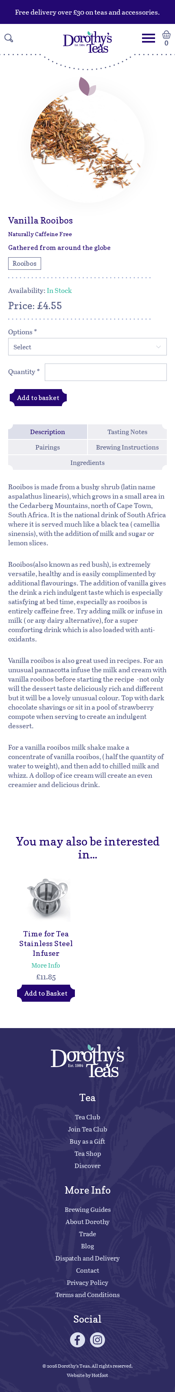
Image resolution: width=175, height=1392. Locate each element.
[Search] (8, 38)
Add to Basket (46, 993)
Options (22, 331)
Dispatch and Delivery (87, 1258)
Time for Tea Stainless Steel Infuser (46, 943)
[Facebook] (77, 1339)
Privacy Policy (87, 1282)
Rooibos (25, 263)
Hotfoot (100, 1375)
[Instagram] (97, 1339)
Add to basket (38, 398)
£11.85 (46, 976)
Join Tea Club (87, 1129)
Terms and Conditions (87, 1294)
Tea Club (87, 1116)
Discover (87, 1165)
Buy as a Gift (87, 1141)
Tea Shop (87, 1153)
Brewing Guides (88, 1209)
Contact (87, 1270)
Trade (87, 1233)
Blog (87, 1245)
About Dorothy (87, 1221)
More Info (45, 965)
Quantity (24, 371)
